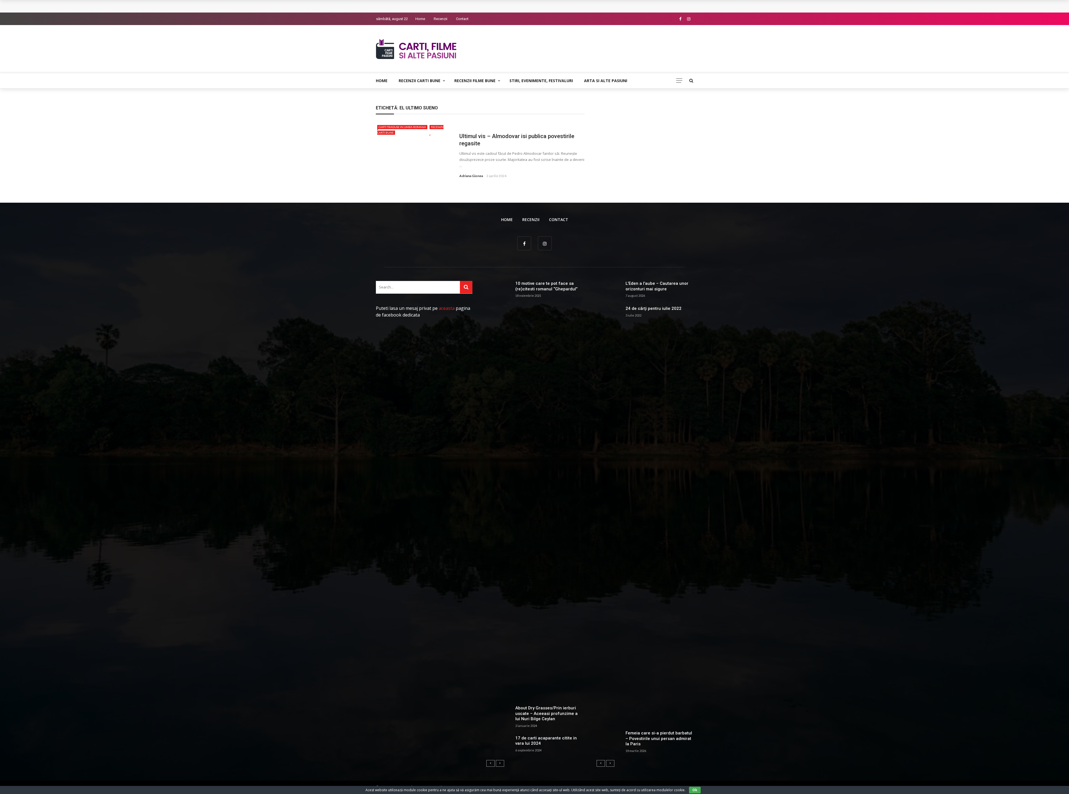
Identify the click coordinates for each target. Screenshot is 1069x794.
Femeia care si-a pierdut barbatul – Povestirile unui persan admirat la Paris (659, 738)
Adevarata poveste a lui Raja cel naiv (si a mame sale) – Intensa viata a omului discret (464, 6)
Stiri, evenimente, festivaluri (541, 80)
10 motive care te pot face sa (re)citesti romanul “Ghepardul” (546, 286)
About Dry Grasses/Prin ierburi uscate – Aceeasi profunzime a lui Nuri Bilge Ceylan (546, 713)
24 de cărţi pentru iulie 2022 (653, 308)
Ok (694, 790)
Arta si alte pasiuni (605, 80)
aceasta (447, 308)
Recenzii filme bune (475, 80)
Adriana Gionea (471, 176)
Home (420, 18)
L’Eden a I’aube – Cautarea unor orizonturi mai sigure (657, 286)
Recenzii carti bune (419, 80)
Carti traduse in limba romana (402, 127)
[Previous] (490, 763)
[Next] (500, 763)
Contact (462, 18)
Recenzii (440, 18)
